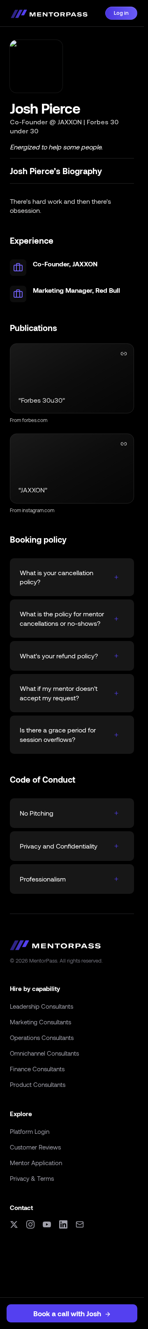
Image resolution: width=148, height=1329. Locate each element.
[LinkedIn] (63, 1224)
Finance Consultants (37, 1069)
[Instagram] (30, 1224)
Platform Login (29, 1131)
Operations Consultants (42, 1037)
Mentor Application (36, 1162)
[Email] (80, 1224)
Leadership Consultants (41, 1006)
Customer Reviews (35, 1147)
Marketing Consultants (40, 1022)
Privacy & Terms (32, 1178)
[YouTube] (47, 1224)
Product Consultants (37, 1084)
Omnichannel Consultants (44, 1053)
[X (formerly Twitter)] (14, 1224)
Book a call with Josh (67, 1313)
